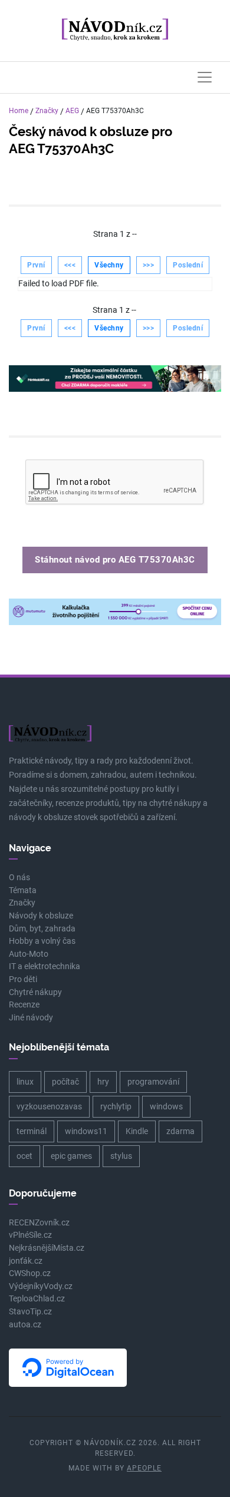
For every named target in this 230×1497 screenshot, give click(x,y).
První (36, 265)
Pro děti (23, 979)
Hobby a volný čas (42, 941)
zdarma (180, 1131)
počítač (65, 1081)
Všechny (109, 265)
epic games (71, 1156)
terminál (32, 1131)
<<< (70, 265)
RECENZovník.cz (39, 1223)
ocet (24, 1156)
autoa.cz (25, 1325)
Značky (46, 111)
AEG (72, 111)
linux (25, 1081)
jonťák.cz (25, 1261)
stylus (121, 1156)
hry (103, 1081)
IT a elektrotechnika (44, 966)
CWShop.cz (30, 1273)
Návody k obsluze (41, 916)
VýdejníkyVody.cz (41, 1286)
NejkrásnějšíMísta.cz (46, 1248)
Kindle (137, 1131)
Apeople (144, 1468)
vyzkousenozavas (49, 1106)
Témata (23, 890)
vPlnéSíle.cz (30, 1235)
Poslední (188, 265)
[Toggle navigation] (204, 77)
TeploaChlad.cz (37, 1299)
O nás (19, 878)
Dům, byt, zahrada (42, 929)
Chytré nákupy (35, 992)
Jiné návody (31, 1018)
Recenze (24, 1005)
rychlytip (116, 1106)
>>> (149, 265)
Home (18, 111)
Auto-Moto (28, 954)
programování (153, 1081)
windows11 (86, 1131)
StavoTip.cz (30, 1312)
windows (166, 1106)
